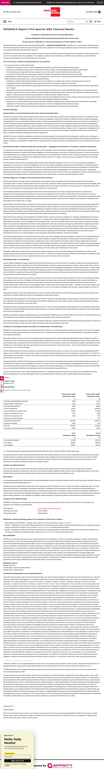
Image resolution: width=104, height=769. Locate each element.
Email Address (9, 753)
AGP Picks (5, 2)
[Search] (87, 21)
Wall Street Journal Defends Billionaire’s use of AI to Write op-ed (71, 2)
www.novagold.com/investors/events (49, 508)
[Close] (31, 734)
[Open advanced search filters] (91, 21)
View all (100, 2)
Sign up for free (17, 761)
